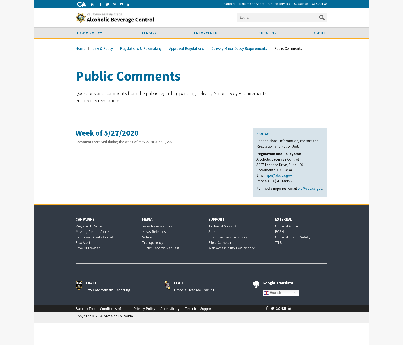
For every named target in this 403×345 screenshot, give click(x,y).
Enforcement (207, 33)
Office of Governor (289, 226)
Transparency (152, 242)
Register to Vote (89, 226)
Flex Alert (83, 242)
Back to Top (85, 308)
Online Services (279, 4)
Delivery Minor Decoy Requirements (239, 48)
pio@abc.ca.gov (310, 188)
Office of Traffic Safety (292, 237)
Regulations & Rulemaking (141, 48)
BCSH (279, 231)
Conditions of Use (114, 308)
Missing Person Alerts (93, 231)
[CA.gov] (81, 4)
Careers (229, 4)
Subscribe (301, 4)
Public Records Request (160, 248)
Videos (147, 237)
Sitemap (214, 231)
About (319, 33)
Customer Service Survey (227, 237)
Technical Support (222, 226)
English (275, 292)
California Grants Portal (94, 237)
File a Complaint (221, 242)
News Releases (154, 231)
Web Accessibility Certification (232, 248)
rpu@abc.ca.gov (279, 175)
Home (80, 48)
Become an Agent (251, 4)
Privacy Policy (144, 308)
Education (266, 33)
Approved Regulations (186, 48)
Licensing (148, 33)
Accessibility (169, 308)
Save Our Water (88, 248)
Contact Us (319, 4)
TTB (278, 242)
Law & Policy (89, 33)
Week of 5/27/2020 (107, 133)
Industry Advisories (157, 226)
